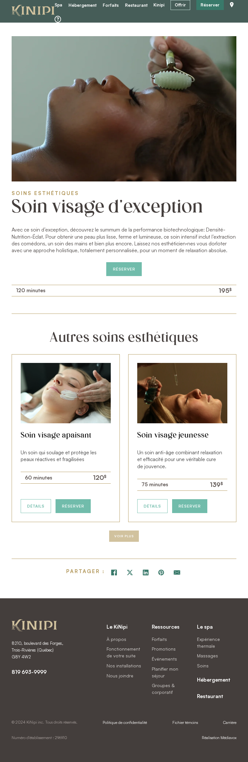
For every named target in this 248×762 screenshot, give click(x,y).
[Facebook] (114, 572)
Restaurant (136, 5)
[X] (130, 572)
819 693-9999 (29, 672)
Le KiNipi (117, 626)
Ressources (166, 626)
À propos (116, 639)
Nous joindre (120, 675)
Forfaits (111, 5)
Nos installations (124, 665)
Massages (207, 655)
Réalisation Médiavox (219, 737)
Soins (203, 665)
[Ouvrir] (58, 19)
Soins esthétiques (45, 193)
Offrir (180, 4)
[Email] (177, 572)
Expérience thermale (208, 642)
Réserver (124, 269)
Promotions (164, 649)
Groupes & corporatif (163, 689)
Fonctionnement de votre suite (123, 652)
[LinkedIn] (145, 572)
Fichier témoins (185, 722)
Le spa (205, 626)
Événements (164, 659)
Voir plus (124, 536)
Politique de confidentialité (125, 722)
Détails (36, 506)
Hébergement (82, 5)
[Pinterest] (161, 572)
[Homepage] (33, 11)
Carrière (229, 722)
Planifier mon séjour (165, 672)
